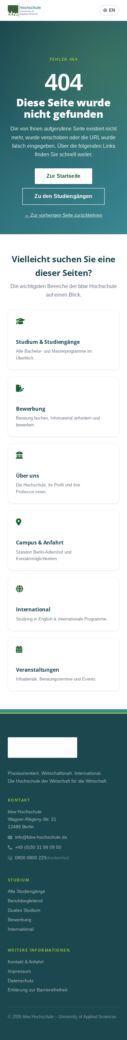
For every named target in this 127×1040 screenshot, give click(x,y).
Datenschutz (21, 980)
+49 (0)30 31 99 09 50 (38, 847)
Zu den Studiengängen (63, 196)
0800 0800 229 (42, 857)
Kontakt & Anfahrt (26, 961)
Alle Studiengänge (26, 891)
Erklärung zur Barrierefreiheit (37, 989)
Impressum (19, 971)
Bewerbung (19, 919)
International (21, 929)
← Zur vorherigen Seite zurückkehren (63, 215)
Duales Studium (24, 910)
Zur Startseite (63, 176)
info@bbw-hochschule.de (41, 837)
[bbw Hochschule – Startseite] (24, 10)
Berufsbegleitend (25, 900)
